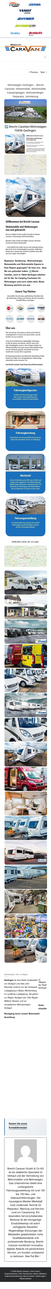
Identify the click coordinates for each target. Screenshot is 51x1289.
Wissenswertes (25, 1278)
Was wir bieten (28, 1276)
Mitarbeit (42, 1273)
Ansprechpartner (10, 1273)
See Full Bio (32, 1256)
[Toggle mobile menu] (45, 57)
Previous (34, 72)
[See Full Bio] (40, 1256)
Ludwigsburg (10, 990)
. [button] (30, 285)
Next (43, 72)
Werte (35, 1273)
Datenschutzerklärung (13, 1276)
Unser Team (35, 1271)
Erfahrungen (40, 1276)
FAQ (20, 1273)
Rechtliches (27, 1273)
